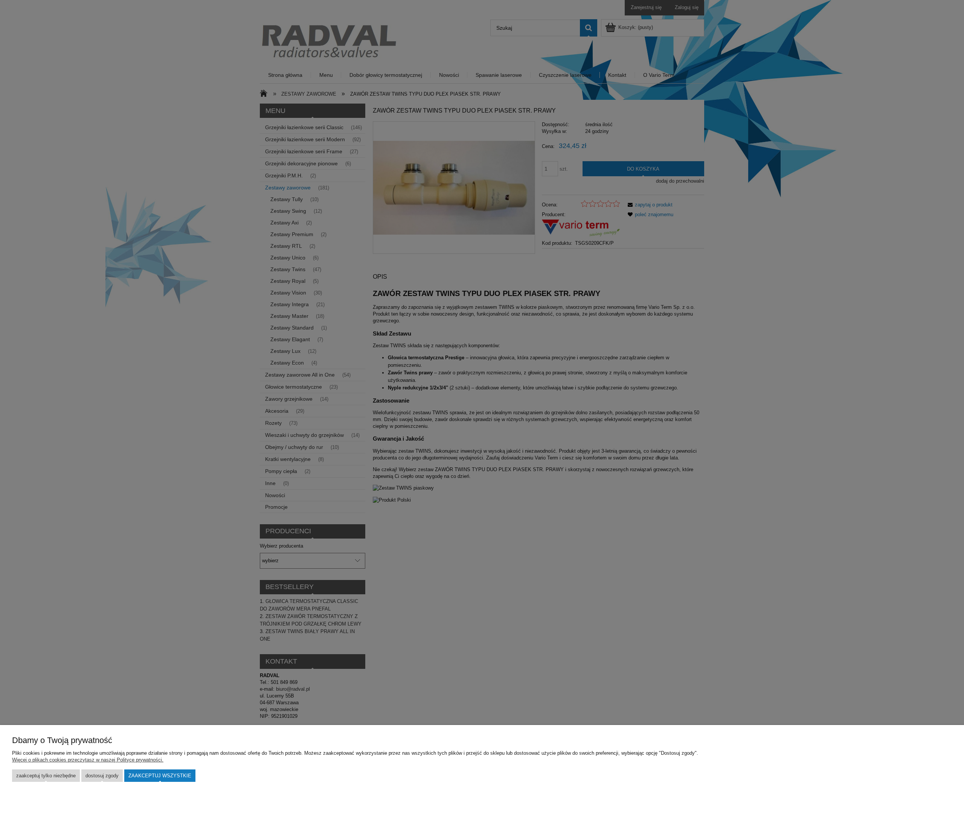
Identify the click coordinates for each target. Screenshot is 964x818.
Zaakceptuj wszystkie (159, 775)
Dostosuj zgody (102, 775)
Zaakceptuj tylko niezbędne (46, 775)
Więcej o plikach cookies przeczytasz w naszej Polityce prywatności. (87, 760)
